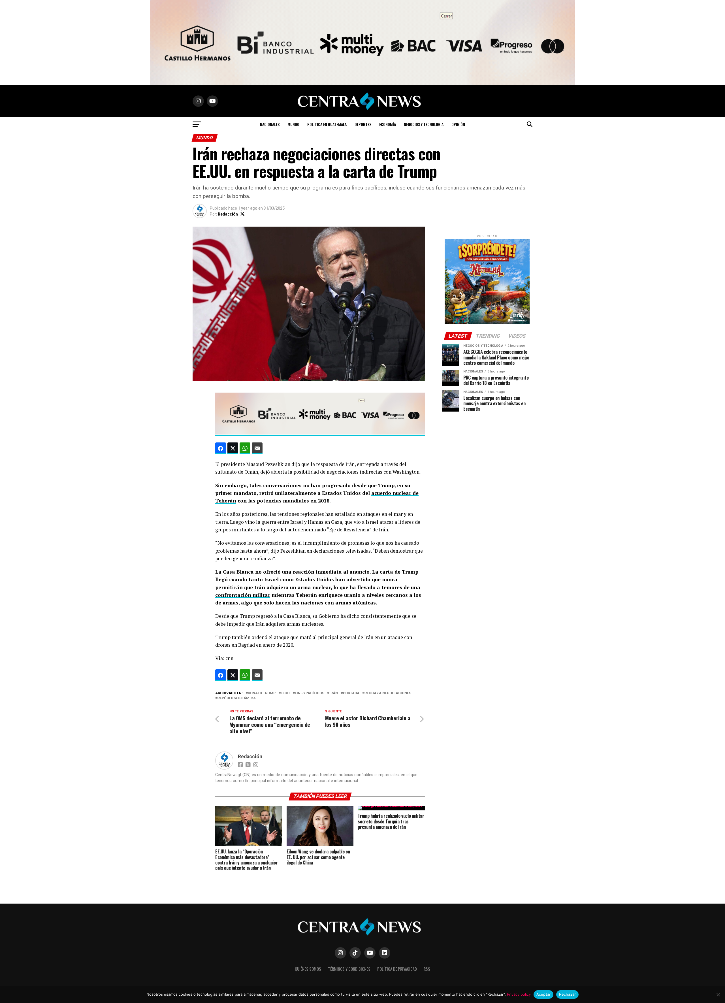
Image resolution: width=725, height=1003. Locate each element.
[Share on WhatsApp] (245, 448)
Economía (387, 124)
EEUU (285, 693)
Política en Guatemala (327, 124)
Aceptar (543, 994)
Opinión (458, 124)
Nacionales (270, 124)
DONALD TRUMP (262, 693)
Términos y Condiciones (349, 969)
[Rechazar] (718, 994)
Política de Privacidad (397, 969)
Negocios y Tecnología (423, 124)
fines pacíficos (309, 693)
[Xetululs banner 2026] (362, 83)
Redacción (228, 214)
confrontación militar (242, 595)
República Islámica (237, 698)
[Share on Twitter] (232, 448)
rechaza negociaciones (387, 693)
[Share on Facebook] (220, 448)
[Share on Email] (257, 448)
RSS (427, 969)
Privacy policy (519, 994)
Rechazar (567, 994)
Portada (351, 693)
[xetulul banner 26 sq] (487, 322)
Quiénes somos (308, 969)
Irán (333, 693)
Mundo (293, 124)
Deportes (363, 124)
